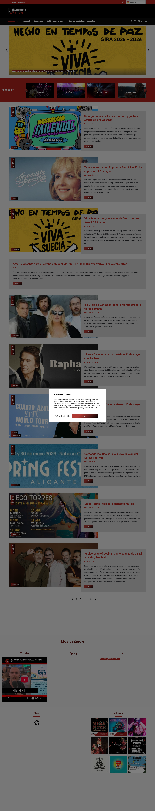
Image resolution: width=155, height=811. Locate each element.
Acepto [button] (84, 416)
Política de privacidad (62, 416)
